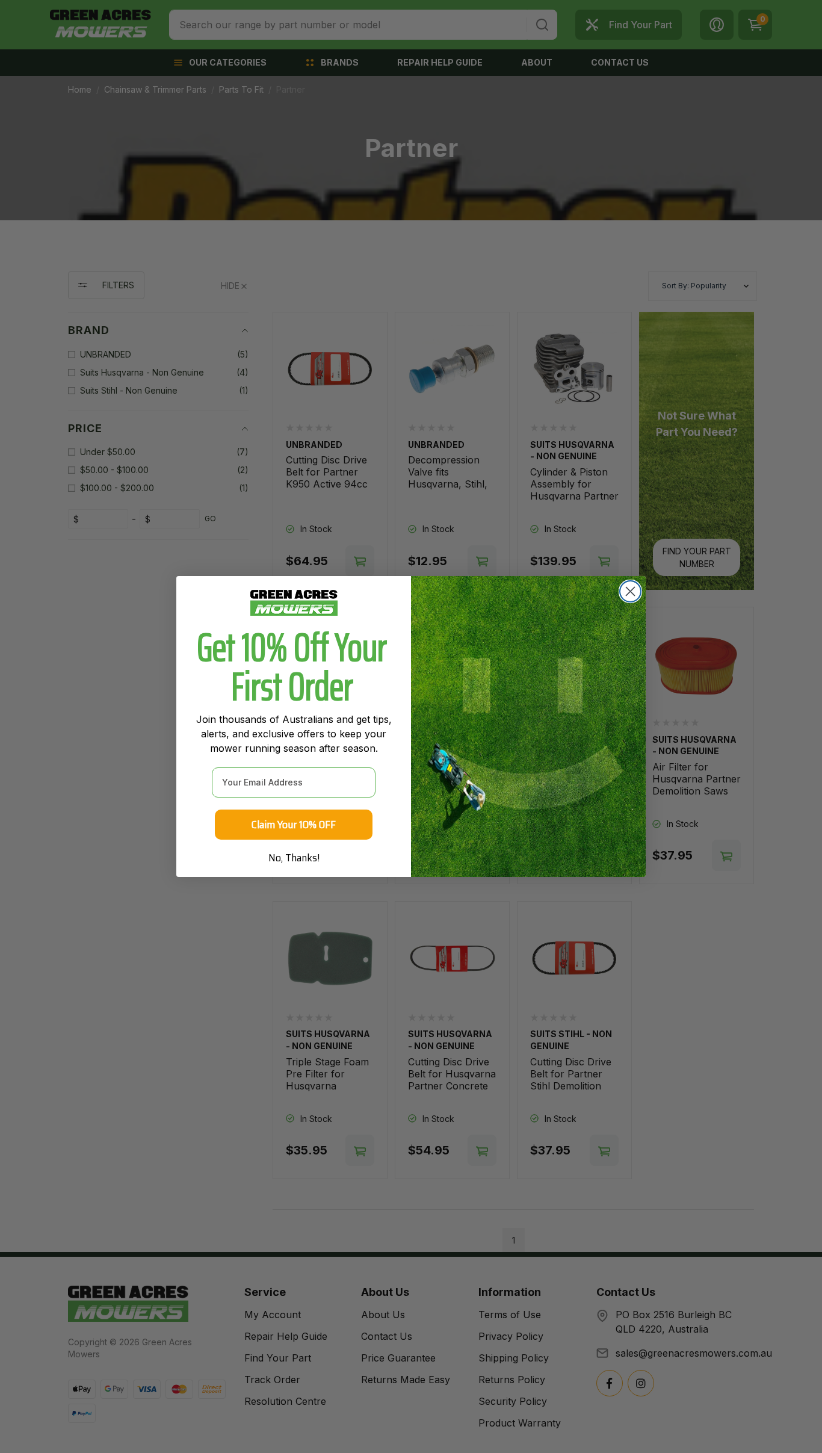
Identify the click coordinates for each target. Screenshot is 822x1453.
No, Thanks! (294, 857)
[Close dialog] (630, 591)
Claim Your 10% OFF (294, 824)
